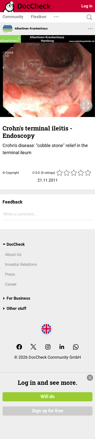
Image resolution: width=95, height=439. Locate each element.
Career (10, 284)
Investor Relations (21, 264)
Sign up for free (47, 410)
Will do (47, 396)
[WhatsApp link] (76, 347)
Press (10, 274)
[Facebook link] (19, 347)
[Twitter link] (33, 347)
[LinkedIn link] (62, 347)
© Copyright (11, 172)
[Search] (88, 17)
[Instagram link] (48, 347)
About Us (13, 254)
